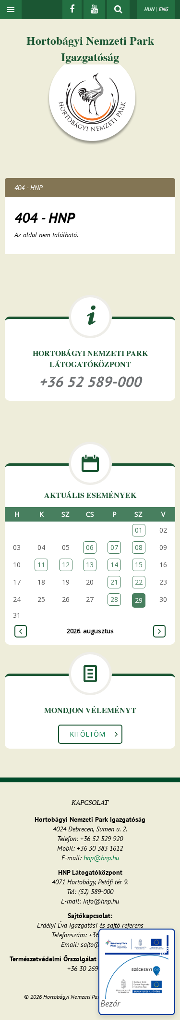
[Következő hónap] (159, 631)
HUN (149, 9)
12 (66, 564)
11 (41, 564)
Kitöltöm (87, 734)
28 (114, 599)
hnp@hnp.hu (101, 858)
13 (90, 564)
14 (114, 564)
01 (139, 530)
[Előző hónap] (20, 631)
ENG (163, 9)
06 (90, 547)
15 (139, 564)
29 (139, 600)
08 (139, 547)
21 (114, 581)
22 (139, 581)
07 (114, 547)
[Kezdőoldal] (92, 104)
